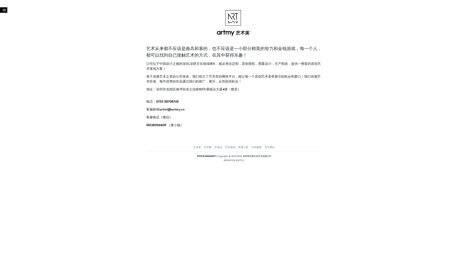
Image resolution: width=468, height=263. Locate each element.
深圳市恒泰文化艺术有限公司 (257, 156)
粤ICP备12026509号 (207, 156)
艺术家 (208, 147)
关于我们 (270, 147)
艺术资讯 (230, 147)
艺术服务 (256, 147)
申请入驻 (243, 147)
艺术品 (218, 147)
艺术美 (197, 147)
